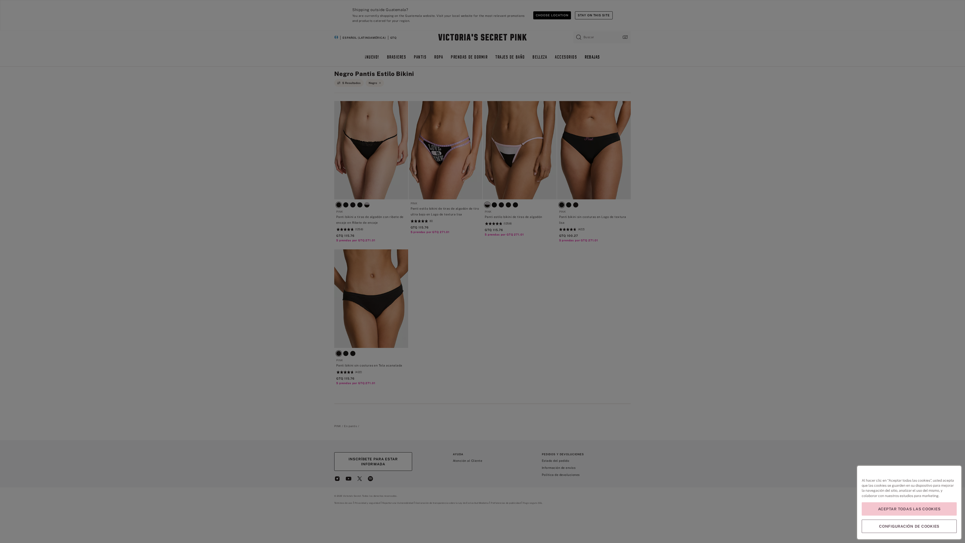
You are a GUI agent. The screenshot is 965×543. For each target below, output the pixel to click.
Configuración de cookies (909, 526)
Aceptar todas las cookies (909, 509)
